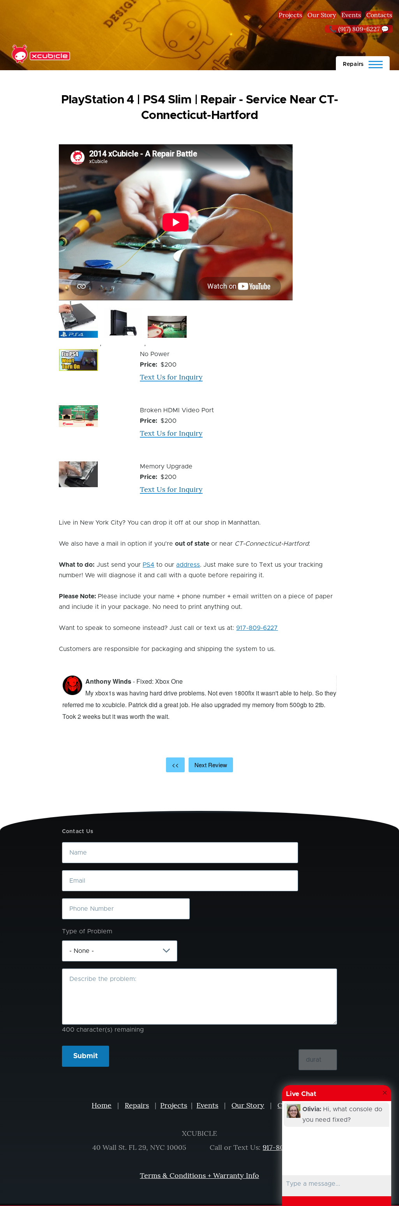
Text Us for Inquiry (171, 376)
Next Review (210, 765)
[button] (78, 319)
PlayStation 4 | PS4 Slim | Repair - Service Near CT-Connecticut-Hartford (199, 107)
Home (101, 1105)
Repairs (137, 1105)
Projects (290, 15)
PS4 (148, 565)
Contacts (379, 15)
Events (351, 15)
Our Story (321, 15)
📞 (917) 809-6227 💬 (359, 29)
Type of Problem (87, 931)
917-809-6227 (257, 628)
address (188, 565)
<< (175, 765)
